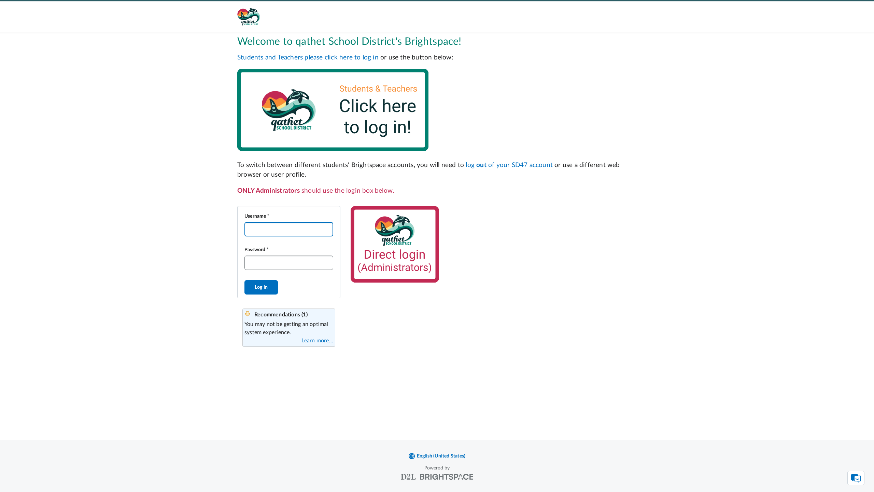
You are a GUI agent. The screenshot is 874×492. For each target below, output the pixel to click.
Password (255, 249)
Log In (261, 287)
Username (255, 216)
